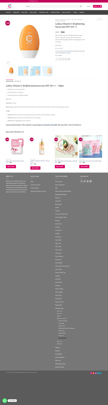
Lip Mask (57, 279)
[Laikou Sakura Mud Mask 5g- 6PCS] (17, 146)
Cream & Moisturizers (61, 214)
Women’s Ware (55, 12)
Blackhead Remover (61, 194)
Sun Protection (60, 21)
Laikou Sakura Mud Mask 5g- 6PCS (15, 161)
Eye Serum (58, 230)
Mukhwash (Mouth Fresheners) (66, 328)
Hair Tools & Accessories (62, 266)
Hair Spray (58, 259)
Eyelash (57, 233)
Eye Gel (57, 227)
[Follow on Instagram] (84, 181)
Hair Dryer (58, 253)
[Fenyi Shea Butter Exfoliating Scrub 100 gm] (66, 146)
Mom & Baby (33, 12)
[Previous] (8, 41)
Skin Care (16, 12)
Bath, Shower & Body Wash (63, 191)
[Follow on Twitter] (87, 181)
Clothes (57, 211)
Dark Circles (61, 325)
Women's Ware (59, 367)
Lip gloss (57, 276)
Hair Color (58, 246)
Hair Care (24, 12)
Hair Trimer (58, 269)
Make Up (8, 12)
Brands (82, 12)
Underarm (59, 343)
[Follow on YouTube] (90, 181)
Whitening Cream (60, 363)
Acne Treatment (60, 184)
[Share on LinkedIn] (69, 59)
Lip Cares (59, 313)
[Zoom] (8, 62)
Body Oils (58, 201)
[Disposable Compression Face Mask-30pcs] (90, 146)
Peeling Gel (58, 305)
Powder (57, 351)
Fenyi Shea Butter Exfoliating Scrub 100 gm (66, 161)
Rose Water (58, 354)
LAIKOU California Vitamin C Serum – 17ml (40, 161)
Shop (32, 181)
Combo (75, 12)
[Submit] (80, 6)
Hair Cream (58, 250)
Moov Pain (58, 295)
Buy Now (11, 166)
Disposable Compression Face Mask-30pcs (90, 161)
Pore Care (61, 335)
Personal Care (65, 19)
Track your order (35, 184)
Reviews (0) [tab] (18, 81)
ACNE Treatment (62, 321)
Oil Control (61, 330)
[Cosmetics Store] (14, 6)
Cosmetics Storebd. (50, 125)
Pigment (57, 347)
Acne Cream (58, 181)
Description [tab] (9, 81)
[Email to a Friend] (63, 59)
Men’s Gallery (66, 12)
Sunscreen (68, 52)
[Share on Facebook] (56, 59)
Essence (57, 220)
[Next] (49, 41)
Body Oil (57, 198)
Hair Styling (58, 262)
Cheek (57, 207)
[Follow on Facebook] (81, 181)
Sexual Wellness (60, 357)
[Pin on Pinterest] (66, 59)
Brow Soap (58, 204)
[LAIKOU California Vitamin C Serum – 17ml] (41, 146)
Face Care (63, 51)
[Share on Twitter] (59, 59)
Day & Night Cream (60, 217)
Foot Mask (58, 240)
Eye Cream (58, 223)
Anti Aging (61, 323)
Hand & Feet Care (60, 272)
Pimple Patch (61, 333)
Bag (56, 188)
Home (57, 19)
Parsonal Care (43, 12)
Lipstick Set (58, 282)
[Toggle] (76, 308)
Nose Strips (58, 298)
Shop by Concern (77, 19)
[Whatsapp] (4, 400)
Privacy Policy (35, 188)
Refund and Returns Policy (38, 191)
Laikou (60, 55)
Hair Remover (59, 256)
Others (58, 316)
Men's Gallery (59, 289)
